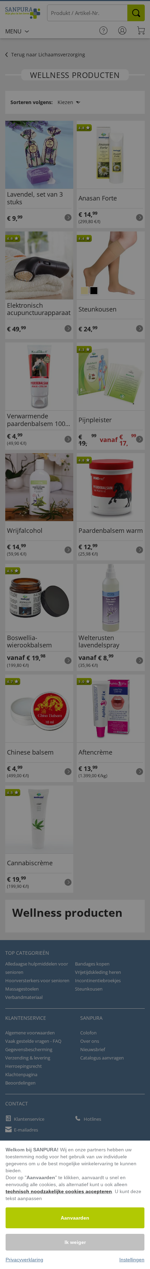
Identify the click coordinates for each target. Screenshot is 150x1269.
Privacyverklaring (24, 1259)
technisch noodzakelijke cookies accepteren (59, 1191)
